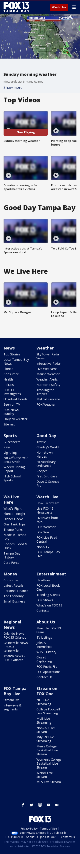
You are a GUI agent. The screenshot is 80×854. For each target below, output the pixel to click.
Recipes (42, 471)
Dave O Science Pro (47, 483)
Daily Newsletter (15, 419)
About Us (45, 622)
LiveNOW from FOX (47, 520)
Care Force (11, 562)
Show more (13, 87)
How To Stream (47, 503)
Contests (42, 610)
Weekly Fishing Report (14, 469)
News (9, 348)
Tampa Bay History (12, 555)
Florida (8, 369)
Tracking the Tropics (45, 392)
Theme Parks (13, 529)
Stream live (12, 700)
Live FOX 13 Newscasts (45, 510)
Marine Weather (48, 374)
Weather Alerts (47, 379)
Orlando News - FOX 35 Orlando (15, 635)
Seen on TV (12, 404)
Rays (7, 447)
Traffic (41, 442)
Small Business (14, 601)
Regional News (12, 624)
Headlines (43, 580)
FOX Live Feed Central (46, 539)
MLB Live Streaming (43, 720)
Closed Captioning (44, 659)
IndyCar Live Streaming (45, 739)
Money (10, 574)
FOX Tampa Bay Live (48, 554)
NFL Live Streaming (43, 702)
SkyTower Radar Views (48, 356)
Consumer (11, 374)
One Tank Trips (15, 524)
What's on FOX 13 (49, 605)
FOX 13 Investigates (12, 392)
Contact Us (44, 677)
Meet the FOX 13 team (48, 630)
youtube (48, 804)
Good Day (46, 435)
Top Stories (12, 354)
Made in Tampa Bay (15, 537)
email (56, 804)
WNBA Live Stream (44, 775)
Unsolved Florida (16, 399)
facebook (23, 804)
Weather (45, 348)
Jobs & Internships (44, 645)
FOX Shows (44, 600)
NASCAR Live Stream (45, 730)
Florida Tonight (14, 514)
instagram (40, 804)
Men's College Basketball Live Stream (47, 750)
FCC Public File (46, 666)
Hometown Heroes (44, 454)
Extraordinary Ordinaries (46, 464)
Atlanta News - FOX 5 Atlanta (14, 658)
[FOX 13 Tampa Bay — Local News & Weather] (16, 7)
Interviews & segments (13, 707)
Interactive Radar (48, 363)
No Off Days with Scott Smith (16, 460)
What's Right (13, 508)
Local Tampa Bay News (16, 361)
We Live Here (11, 499)
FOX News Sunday (11, 412)
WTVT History (46, 652)
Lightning (10, 452)
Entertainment (51, 574)
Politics (9, 385)
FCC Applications (48, 672)
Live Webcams (46, 369)
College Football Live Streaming (48, 711)
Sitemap (9, 424)
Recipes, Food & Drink (15, 546)
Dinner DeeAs (14, 519)
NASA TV (42, 547)
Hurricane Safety (48, 385)
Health (8, 379)
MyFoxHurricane (48, 399)
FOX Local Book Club (48, 587)
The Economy (14, 596)
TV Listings (44, 637)
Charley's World (47, 447)
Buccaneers (12, 442)
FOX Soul (43, 532)
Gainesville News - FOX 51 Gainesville (16, 647)
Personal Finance (16, 591)
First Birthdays (46, 476)
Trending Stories (48, 595)
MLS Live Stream (48, 782)
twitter (31, 804)
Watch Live (59, 7)
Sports (10, 435)
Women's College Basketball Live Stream (49, 763)
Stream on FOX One (46, 691)
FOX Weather (46, 404)
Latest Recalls (14, 585)
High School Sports (12, 478)
